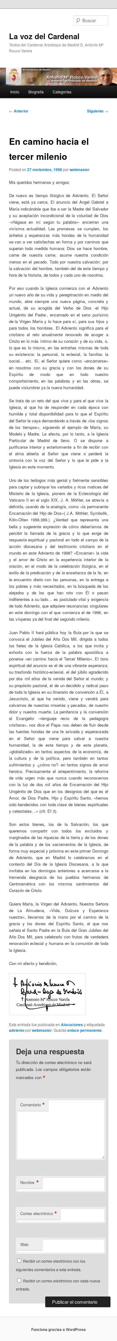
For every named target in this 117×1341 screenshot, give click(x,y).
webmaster (80, 169)
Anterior (18, 111)
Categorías (62, 91)
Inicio (14, 91)
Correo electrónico (38, 1213)
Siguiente (97, 111)
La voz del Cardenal (44, 36)
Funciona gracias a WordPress (58, 1329)
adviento (16, 1030)
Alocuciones (72, 1024)
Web (24, 1244)
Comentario (32, 1105)
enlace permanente (84, 1030)
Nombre (29, 1182)
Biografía (36, 91)
